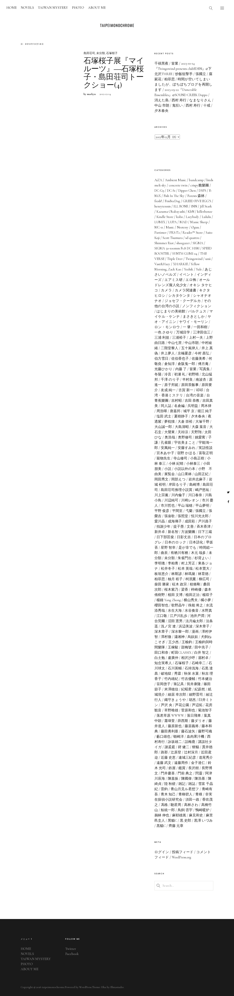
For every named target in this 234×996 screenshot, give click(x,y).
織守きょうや (175, 700)
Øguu (195, 227)
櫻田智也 (161, 605)
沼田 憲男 (175, 621)
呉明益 (193, 406)
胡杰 (192, 700)
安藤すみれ (187, 448)
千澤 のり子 (170, 379)
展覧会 (169, 474)
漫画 (195, 631)
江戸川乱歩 (178, 616)
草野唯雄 (171, 710)
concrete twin (178, 185)
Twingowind (193, 259)
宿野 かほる (186, 453)
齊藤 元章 (176, 826)
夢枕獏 (169, 421)
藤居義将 (192, 726)
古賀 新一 (185, 390)
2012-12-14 (105, 94)
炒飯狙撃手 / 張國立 (190, 74)
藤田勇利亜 (169, 731)
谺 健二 (183, 747)
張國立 (200, 511)
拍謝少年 (163, 526)
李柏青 (173, 563)
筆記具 (178, 684)
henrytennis (162, 206)
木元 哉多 (198, 553)
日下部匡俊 (165, 537)
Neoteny (182, 227)
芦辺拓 (197, 705)
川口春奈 (195, 495)
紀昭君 (186, 689)
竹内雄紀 (171, 679)
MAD (183, 222)
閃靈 (198, 773)
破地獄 (166, 673)
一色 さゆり (163, 332)
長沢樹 (193, 768)
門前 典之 (185, 773)
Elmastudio (117, 987)
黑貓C (172, 820)
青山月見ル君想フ (185, 789)
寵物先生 (163, 458)
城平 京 (189, 411)
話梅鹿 (190, 742)
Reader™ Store (193, 233)
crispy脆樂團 (199, 185)
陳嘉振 (173, 778)
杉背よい (202, 558)
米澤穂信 (171, 689)
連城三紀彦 (187, 757)
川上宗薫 (161, 495)
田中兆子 (202, 647)
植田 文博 (175, 595)
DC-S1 (171, 191)
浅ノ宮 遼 (168, 626)
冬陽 (157, 374)
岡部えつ (178, 479)
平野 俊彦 (161, 511)
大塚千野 (202, 421)
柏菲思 (159, 579)
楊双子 (207, 595)
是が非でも (187, 547)
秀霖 (177, 673)
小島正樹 (197, 458)
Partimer (160, 233)
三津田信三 (201, 332)
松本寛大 (202, 568)
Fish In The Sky (174, 196)
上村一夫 (196, 337)
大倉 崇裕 (185, 421)
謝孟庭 (170, 747)
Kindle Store (164, 217)
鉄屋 (172, 768)
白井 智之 (201, 652)
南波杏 (201, 379)
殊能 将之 (195, 605)
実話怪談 (206, 448)
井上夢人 (168, 353)
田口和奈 (161, 652)
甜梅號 (186, 647)
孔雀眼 (166, 442)
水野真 (207, 610)
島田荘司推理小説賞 (176, 490)
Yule (199, 269)
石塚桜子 (112, 53)
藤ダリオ (198, 721)
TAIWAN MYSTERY (53, 8)
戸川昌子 (205, 521)
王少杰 (173, 642)
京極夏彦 (185, 353)
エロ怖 (190, 280)
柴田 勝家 (161, 584)
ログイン (161, 852)
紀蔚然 (200, 689)
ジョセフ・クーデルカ (183, 301)
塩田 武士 (163, 416)
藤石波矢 (188, 731)
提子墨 (178, 526)
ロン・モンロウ (167, 327)
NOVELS (27, 8)
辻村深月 (191, 752)
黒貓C (161, 826)
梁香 (184, 589)
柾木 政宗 (179, 584)
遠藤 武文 (163, 763)
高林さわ (191, 805)
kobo (179, 217)
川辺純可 (171, 500)
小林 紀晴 (176, 463)
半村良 (187, 379)
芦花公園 (182, 705)
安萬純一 (168, 448)
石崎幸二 (199, 663)
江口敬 (161, 616)
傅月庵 (203, 364)
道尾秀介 (206, 757)
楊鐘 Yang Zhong (168, 600)
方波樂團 (188, 532)
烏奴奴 (193, 637)
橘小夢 (206, 600)
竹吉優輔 (188, 679)
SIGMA (198, 243)
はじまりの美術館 (170, 311)
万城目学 (183, 332)
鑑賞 (181, 768)
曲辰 (164, 553)
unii (208, 259)
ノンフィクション (196, 306)
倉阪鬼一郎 (186, 364)
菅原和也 (188, 710)
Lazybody (192, 217)
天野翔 (196, 432)
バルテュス (197, 311)
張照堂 (183, 516)
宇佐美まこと (185, 442)
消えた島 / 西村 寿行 (170, 100)
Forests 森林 (196, 196)
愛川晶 (159, 521)
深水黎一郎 (180, 631)
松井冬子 (168, 568)
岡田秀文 (161, 479)
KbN (191, 212)
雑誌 (191, 784)
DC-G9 (159, 191)
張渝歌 (169, 516)
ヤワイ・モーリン (193, 322)
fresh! (158, 201)
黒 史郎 (185, 820)
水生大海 (175, 610)
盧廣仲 (173, 658)
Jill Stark (206, 206)
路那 (164, 752)
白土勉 (159, 658)
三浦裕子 (179, 337)
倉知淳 (169, 364)
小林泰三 (193, 463)
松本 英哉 (185, 568)
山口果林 (185, 474)
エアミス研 (173, 280)
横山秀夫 (191, 600)
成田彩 (190, 521)
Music (170, 227)
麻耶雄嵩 (179, 815)
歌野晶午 (178, 605)
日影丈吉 (184, 537)
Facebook (228, 501)
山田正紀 (202, 474)
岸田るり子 (177, 484)
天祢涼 (183, 432)
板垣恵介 (161, 574)
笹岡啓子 (163, 684)
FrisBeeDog (172, 201)
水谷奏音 (192, 610)
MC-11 (158, 227)
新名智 (173, 532)
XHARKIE (180, 264)
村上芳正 (188, 563)
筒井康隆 (194, 684)
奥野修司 (185, 437)
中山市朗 (192, 343)
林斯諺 (176, 574)
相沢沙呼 (188, 658)
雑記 (181, 784)
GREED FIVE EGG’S (197, 201)
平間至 (177, 511)
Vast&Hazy (162, 264)
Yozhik (188, 269)
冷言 (167, 374)
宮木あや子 (165, 453)
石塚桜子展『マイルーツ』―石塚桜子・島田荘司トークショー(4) (114, 73)
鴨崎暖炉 (202, 810)
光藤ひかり (163, 369)
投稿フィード (182, 852)
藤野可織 (205, 731)
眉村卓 (203, 658)
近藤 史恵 (168, 757)
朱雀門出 (185, 558)
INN (194, 206)
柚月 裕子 (175, 579)
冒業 (192, 369)
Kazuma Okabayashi (170, 212)
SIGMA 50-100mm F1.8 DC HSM (176, 248)
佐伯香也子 (180, 358)
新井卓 (159, 532)
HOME (11, 8)
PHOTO (78, 8)
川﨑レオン (190, 500)
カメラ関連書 (185, 290)
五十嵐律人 (190, 348)
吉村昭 (176, 400)
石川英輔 (175, 668)
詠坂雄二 (175, 742)
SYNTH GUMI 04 (184, 254)
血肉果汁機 (195, 736)
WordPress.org (181, 857)
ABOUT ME (97, 8)
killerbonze (204, 212)
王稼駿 (173, 647)
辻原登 (176, 752)
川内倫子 (178, 495)
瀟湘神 (179, 637)
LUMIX (159, 222)
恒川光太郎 (200, 516)
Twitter (228, 492)
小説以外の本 (184, 469)
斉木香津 (204, 526)
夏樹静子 (181, 416)
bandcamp (196, 180)
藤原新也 (175, 726)
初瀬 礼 (179, 374)
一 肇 (187, 327)
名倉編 (179, 406)
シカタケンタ (179, 296)
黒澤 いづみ (203, 820)
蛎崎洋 (178, 736)
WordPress (85, 987)
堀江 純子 (204, 411)
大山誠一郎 (163, 427)
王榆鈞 (187, 642)
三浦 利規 (161, 337)
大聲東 (169, 432)
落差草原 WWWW (170, 715)
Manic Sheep (199, 222)
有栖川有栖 (179, 553)
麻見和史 (196, 815)
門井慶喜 (168, 773)
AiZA (158, 180)
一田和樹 (200, 327)
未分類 (100, 53)
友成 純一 (168, 390)
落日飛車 (194, 715)
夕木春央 (198, 416)
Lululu (206, 217)
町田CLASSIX (181, 652)
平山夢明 (202, 505)
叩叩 (199, 390)
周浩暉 (161, 411)
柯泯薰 (190, 579)
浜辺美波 (186, 626)
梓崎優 (196, 589)
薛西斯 (183, 721)
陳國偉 (186, 778)
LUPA (172, 222)
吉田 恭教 (192, 400)
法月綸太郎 (194, 621)
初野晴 (193, 374)
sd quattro (192, 238)
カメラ (166, 290)
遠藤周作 (181, 763)
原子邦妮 (171, 385)
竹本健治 (205, 679)
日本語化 (196, 542)
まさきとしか (194, 317)
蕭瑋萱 (169, 721)
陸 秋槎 (170, 784)
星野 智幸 (168, 547)
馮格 (164, 805)
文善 (190, 526)
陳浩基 (200, 778)
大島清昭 (182, 427)
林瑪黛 (190, 574)
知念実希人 (163, 663)
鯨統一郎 (168, 810)
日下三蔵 (205, 532)
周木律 (206, 406)
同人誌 (166, 406)
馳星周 (176, 805)
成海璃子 (175, 521)
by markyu (90, 94)
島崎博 (194, 484)
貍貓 (195, 747)
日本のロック (175, 542)
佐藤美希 (199, 358)
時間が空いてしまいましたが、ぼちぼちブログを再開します (183, 84)
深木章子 (202, 626)
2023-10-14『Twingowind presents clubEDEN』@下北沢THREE (183, 68)
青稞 (198, 794)
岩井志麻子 (197, 479)
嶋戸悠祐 (202, 490)
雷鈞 (164, 789)
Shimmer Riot (164, 243)
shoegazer (183, 243)
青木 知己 (168, 794)
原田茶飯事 (190, 385)
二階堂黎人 (169, 348)
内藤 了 (181, 369)
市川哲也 (168, 505)
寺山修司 (180, 458)
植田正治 (192, 595)
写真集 (204, 369)
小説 (167, 469)
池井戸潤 (197, 616)
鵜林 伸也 (161, 815)
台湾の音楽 (195, 395)
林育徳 (203, 574)
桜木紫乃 (171, 589)
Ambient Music (175, 180)
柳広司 (204, 579)
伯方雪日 (161, 358)
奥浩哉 (170, 437)
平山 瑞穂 (185, 505)
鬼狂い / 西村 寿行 (186, 105)
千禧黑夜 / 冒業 (166, 63)
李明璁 (159, 563)
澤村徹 (166, 637)
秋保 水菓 (191, 673)
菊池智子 (205, 710)
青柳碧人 (185, 794)
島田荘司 (89, 53)
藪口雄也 (163, 736)
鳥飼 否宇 (185, 810)
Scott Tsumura (173, 238)
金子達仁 (198, 763)
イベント (186, 275)
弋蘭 (188, 511)
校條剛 (195, 584)
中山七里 (175, 343)
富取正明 (206, 453)
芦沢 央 (166, 705)
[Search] (210, 8)
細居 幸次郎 (177, 694)
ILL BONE (181, 206)
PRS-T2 (174, 233)
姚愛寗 (200, 437)
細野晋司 (196, 694)
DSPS (202, 191)
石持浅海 (192, 668)
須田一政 (192, 799)
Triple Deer (175, 259)
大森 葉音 (199, 427)
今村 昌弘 (202, 353)
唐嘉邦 (175, 411)
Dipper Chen (187, 191)
